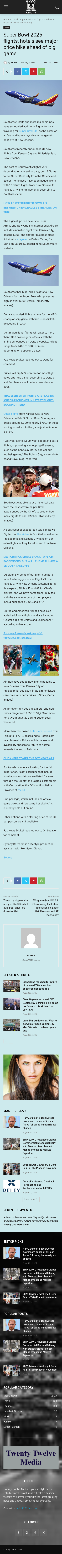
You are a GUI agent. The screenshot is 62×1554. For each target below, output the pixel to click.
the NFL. (23, 790)
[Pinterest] (33, 71)
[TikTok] (35, 1532)
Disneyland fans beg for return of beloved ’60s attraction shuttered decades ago (40, 985)
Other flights (11, 413)
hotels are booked (41, 731)
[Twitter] (25, 71)
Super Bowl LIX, (28, 131)
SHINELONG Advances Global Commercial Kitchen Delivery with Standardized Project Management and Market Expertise (39, 1146)
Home (6, 19)
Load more (29, 1199)
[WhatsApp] (41, 71)
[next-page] (11, 1041)
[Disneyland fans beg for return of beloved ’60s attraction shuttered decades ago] (11, 986)
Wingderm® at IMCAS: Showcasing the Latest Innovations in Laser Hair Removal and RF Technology (46, 908)
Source (7, 857)
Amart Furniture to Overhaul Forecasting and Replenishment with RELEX (38, 1185)
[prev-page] (5, 1041)
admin (14, 62)
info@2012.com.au (27, 1508)
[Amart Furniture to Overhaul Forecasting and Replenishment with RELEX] (11, 1186)
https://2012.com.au (31, 960)
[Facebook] (17, 71)
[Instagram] (26, 1532)
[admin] (5, 62)
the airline (23, 534)
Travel (15, 19)
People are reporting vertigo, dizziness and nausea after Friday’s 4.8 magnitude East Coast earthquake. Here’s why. (30, 1221)
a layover (22, 239)
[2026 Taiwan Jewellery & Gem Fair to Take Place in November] (11, 1169)
